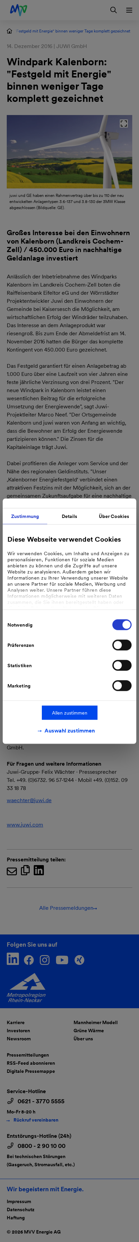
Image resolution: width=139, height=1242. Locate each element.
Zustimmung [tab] (25, 516)
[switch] (122, 644)
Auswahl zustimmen (70, 730)
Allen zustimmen (69, 712)
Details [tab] (70, 516)
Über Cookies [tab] (114, 516)
